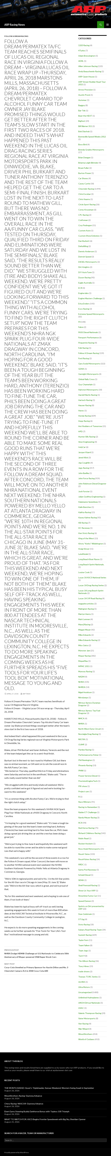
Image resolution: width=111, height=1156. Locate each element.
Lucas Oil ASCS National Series (92, 577)
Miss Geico (83, 645)
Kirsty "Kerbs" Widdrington (90, 543)
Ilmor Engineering (86, 442)
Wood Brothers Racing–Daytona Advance (23, 1096)
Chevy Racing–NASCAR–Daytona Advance (23, 1103)
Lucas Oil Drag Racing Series (91, 585)
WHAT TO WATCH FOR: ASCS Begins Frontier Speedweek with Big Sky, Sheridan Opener (45, 1119)
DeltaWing (83, 246)
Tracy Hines (83, 966)
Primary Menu (107, 24)
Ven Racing (83, 1023)
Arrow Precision (85, 89)
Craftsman (83, 220)
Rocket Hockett (85, 843)
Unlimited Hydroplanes (88, 997)
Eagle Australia (85, 282)
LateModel (83, 554)
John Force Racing (86, 478)
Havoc (81, 410)
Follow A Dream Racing (16, 36)
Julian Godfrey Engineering (90, 496)
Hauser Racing (84, 405)
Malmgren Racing (86, 609)
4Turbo (81, 50)
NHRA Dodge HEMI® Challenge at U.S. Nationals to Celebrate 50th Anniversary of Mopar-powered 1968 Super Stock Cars (36, 953)
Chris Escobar (84, 194)
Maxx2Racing (84, 624)
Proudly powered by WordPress (16, 1152)
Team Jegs (83, 950)
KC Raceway (84, 528)
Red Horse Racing (86, 828)
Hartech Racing (85, 400)
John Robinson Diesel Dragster (92, 483)
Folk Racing (83, 348)
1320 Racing (83, 45)
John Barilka (83, 473)
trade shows (84, 971)
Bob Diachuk (84, 131)
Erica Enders (83, 303)
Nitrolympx (83, 697)
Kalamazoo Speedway (88, 502)
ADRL (81, 61)
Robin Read (83, 838)
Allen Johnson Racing (88, 66)
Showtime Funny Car (87, 896)
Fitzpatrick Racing (86, 342)
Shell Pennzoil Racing (87, 885)
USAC (81, 1008)
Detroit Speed (84, 256)
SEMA (81, 880)
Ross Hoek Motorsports (89, 849)
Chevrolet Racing (86, 189)
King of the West (86, 538)
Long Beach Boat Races (89, 559)
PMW (80, 770)
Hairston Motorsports (88, 389)
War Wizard (83, 1029)
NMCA (81, 718)
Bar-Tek (81, 110)
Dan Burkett (83, 241)
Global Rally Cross (86, 379)
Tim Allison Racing (86, 961)
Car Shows (83, 178)
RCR (80, 822)
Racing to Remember (87, 807)
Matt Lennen (84, 619)
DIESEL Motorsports (87, 262)
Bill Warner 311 (85, 126)
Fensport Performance (88, 337)
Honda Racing (84, 416)
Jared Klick (83, 457)
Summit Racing (85, 935)
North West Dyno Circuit (89, 729)
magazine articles (86, 603)
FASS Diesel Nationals (88, 332)
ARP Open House (86, 76)
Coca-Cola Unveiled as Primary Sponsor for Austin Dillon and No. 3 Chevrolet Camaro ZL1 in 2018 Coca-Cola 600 (36, 967)
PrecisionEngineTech (88, 781)
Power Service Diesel (87, 776)
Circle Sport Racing (87, 204)
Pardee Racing (84, 749)
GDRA (81, 369)
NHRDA (81, 687)
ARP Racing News (14, 24)
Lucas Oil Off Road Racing (90, 598)
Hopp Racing (84, 421)
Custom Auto (84, 230)
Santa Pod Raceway (87, 869)
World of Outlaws (86, 1039)
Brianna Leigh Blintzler (88, 162)
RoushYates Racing (87, 859)
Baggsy (81, 105)
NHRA (81, 682)
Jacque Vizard (84, 452)
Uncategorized (85, 992)
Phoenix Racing (85, 765)
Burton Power (84, 173)
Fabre (80, 327)
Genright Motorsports (88, 374)
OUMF (81, 744)
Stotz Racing (84, 924)
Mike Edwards (84, 635)
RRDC (81, 864)
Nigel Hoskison (85, 692)
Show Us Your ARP (86, 890)
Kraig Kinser (83, 549)
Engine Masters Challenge (90, 298)
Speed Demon (84, 901)
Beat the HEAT (85, 115)
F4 (79, 322)
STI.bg (81, 919)
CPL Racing (83, 215)
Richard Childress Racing (89, 833)
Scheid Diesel (84, 875)
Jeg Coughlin (84, 462)
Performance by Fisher (88, 755)
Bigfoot (81, 121)
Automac (82, 100)
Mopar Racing (84, 656)
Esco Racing (83, 309)
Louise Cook (83, 572)
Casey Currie (84, 183)
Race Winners (84, 802)
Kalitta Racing (84, 512)
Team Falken (84, 945)
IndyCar (82, 447)
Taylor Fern (83, 940)
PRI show (82, 786)
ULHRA (81, 982)
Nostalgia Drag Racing (88, 734)
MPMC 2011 (84, 666)
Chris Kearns (84, 199)
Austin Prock (84, 95)
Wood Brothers (85, 1034)
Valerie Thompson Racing (89, 1013)
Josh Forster (84, 491)
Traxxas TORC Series (88, 976)
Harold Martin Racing (87, 395)
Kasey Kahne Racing (87, 517)
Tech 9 (81, 956)
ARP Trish (26, 694)
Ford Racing (83, 358)
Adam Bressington (86, 55)
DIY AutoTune (85, 272)
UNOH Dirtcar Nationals (89, 1002)
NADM (81, 676)
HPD (80, 431)
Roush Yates (84, 854)
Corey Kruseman (86, 209)
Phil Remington (85, 760)
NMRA (81, 723)
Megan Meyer (84, 629)
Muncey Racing (85, 671)
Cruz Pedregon (85, 225)
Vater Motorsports (86, 1018)
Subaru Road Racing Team (90, 929)
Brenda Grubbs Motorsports (91, 149)
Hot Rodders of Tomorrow (90, 426)
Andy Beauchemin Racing (89, 71)
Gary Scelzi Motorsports (89, 363)
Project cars (83, 791)
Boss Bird (82, 144)
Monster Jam (84, 650)
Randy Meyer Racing (87, 817)
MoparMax (83, 661)
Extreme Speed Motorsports (91, 314)
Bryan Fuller (83, 168)
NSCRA (81, 739)
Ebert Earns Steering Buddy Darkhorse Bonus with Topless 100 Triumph (36, 1111)
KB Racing (83, 522)
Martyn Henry (84, 614)
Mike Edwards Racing (87, 640)
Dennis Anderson (86, 251)
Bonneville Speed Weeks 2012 (92, 136)
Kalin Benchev (84, 507)
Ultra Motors (84, 987)
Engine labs (83, 293)
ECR (80, 288)
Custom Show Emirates (88, 236)
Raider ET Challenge (87, 812)
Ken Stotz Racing (86, 533)
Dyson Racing (84, 277)
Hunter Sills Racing (86, 436)
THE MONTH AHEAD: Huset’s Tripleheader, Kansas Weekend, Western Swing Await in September (49, 1088)
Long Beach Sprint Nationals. (91, 564)
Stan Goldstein (85, 914)
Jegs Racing (83, 468)
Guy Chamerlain (85, 384)
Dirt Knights (83, 267)
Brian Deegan (84, 157)
